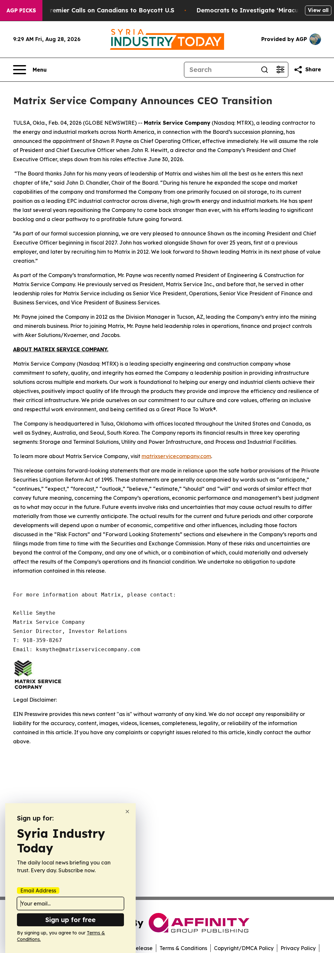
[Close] (127, 811)
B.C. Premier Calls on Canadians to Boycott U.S (103, 10)
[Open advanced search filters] (280, 69)
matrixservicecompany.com (176, 456)
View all (318, 10)
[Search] (264, 69)
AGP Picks (21, 10)
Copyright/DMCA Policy (244, 948)
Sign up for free (70, 920)
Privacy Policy (298, 948)
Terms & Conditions (183, 948)
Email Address (38, 890)
